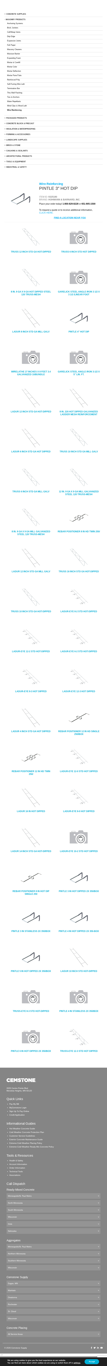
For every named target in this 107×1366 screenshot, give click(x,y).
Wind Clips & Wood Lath (17, 106)
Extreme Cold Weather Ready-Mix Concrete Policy (31, 1147)
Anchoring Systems (15, 23)
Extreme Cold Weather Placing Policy (25, 1143)
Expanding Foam (14, 58)
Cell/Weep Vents (13, 32)
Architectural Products (19, 156)
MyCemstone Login (17, 1107)
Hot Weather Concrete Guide (22, 1128)
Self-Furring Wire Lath (16, 84)
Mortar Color (12, 67)
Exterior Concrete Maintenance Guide (26, 1139)
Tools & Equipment (16, 162)
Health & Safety (16, 1160)
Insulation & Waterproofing (20, 129)
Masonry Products (15, 19)
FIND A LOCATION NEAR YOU (70, 218)
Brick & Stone (13, 145)
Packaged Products (16, 118)
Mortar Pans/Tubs (14, 75)
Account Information (18, 1164)
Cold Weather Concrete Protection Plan (26, 1132)
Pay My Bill (14, 1104)
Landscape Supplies (16, 140)
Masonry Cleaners (14, 49)
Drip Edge (11, 36)
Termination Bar (13, 88)
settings (77, 1363)
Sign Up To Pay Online (19, 1111)
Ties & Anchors (13, 97)
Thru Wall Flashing (14, 93)
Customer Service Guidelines (22, 1136)
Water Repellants (14, 101)
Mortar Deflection (14, 71)
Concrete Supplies (16, 14)
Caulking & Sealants (17, 151)
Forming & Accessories (18, 134)
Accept (92, 1361)
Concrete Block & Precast (20, 123)
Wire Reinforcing (14, 110)
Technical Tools (16, 1171)
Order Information (17, 1168)
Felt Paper (11, 45)
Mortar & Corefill (13, 62)
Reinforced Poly (13, 80)
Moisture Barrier (13, 54)
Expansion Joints (14, 41)
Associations (14, 1175)
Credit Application (17, 1115)
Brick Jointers (12, 28)
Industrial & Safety (16, 167)
